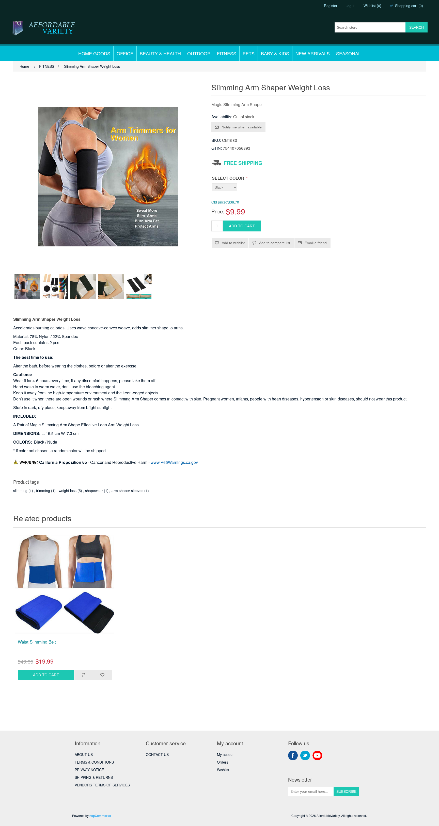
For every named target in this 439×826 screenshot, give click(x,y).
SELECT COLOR (228, 178)
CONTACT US (157, 754)
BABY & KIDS (275, 53)
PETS (249, 53)
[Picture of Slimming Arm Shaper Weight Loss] (27, 286)
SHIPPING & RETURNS (94, 777)
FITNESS (226, 53)
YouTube (317, 755)
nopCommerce (100, 815)
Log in (350, 5)
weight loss (67, 490)
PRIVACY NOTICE (89, 769)
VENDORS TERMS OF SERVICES (102, 784)
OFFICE (125, 53)
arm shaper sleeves (127, 490)
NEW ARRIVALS (312, 53)
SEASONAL (348, 53)
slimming (20, 490)
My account (226, 754)
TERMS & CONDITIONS (94, 762)
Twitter (305, 755)
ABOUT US (84, 754)
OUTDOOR (199, 53)
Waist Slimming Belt (37, 641)
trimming (43, 490)
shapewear (94, 490)
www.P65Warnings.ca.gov (174, 462)
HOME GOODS (94, 53)
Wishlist (223, 769)
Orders (222, 762)
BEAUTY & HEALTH (160, 53)
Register (330, 5)
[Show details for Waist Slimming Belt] (64, 584)
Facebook (293, 755)
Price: (217, 211)
